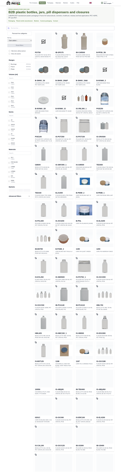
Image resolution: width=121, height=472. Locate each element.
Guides (72, 3)
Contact (55, 21)
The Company (33, 3)
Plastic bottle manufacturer (24, 21)
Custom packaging (46, 21)
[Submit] (9, 28)
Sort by (9, 37)
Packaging (50, 3)
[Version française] (90, 3)
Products (42, 3)
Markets (65, 3)
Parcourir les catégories (19, 33)
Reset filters (19, 45)
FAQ (78, 3)
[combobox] (60, 28)
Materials (58, 3)
